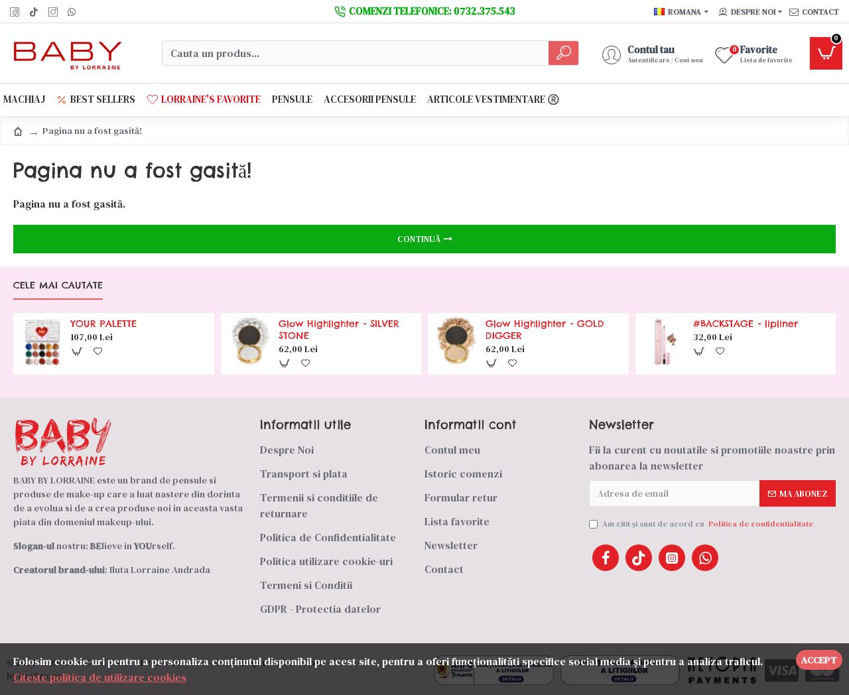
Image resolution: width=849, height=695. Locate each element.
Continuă (418, 239)
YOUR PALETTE (104, 324)
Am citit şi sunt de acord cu (707, 524)
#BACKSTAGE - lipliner (745, 324)
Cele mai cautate (58, 285)
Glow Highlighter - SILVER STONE (339, 330)
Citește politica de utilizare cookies (99, 677)
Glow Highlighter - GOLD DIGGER (545, 330)
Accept (819, 659)
